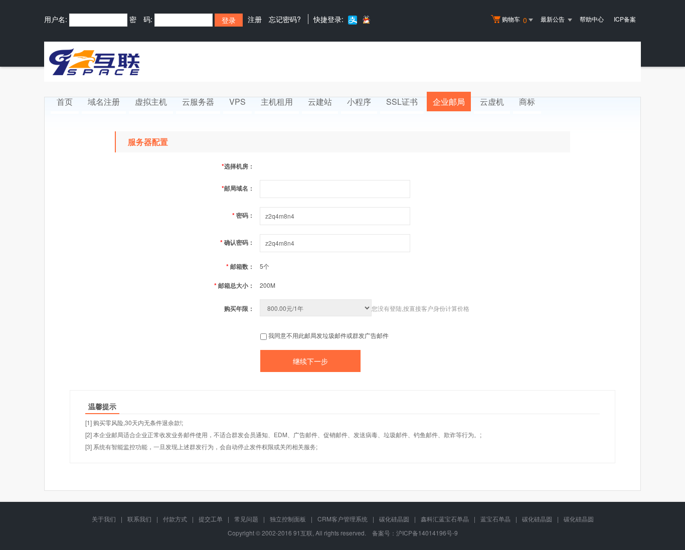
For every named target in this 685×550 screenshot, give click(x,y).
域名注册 (104, 101)
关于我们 (104, 518)
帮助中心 (592, 19)
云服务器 (198, 101)
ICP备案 (625, 19)
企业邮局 (449, 101)
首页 (65, 101)
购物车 (514, 20)
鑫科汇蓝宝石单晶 (445, 518)
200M (267, 285)
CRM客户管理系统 (342, 518)
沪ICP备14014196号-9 (427, 532)
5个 (264, 266)
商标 (527, 101)
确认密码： (237, 242)
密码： (243, 215)
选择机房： (238, 165)
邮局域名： (238, 188)
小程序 (359, 101)
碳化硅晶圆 (394, 518)
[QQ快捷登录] (366, 19)
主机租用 (277, 101)
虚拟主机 (151, 101)
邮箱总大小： (234, 285)
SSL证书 (402, 101)
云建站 (320, 101)
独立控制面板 (288, 518)
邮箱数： (240, 266)
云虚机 (492, 101)
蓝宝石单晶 (495, 518)
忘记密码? (285, 19)
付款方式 (175, 518)
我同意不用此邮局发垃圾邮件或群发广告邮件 (328, 335)
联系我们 (139, 518)
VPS (237, 101)
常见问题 (246, 518)
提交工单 (211, 518)
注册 (255, 19)
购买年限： (239, 308)
